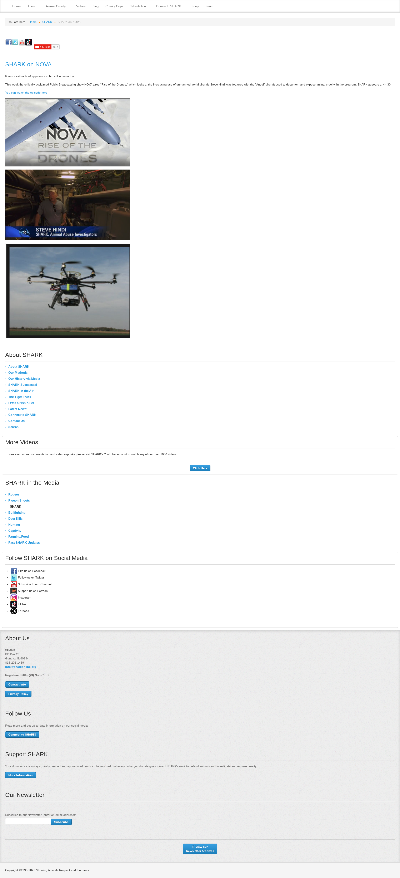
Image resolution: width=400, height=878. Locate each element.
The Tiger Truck (19, 397)
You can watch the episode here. (26, 92)
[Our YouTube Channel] (13, 584)
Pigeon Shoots (19, 500)
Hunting (14, 524)
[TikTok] (13, 604)
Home (16, 6)
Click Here (200, 468)
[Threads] (13, 611)
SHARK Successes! (22, 384)
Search (210, 6)
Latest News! (17, 409)
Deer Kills (15, 518)
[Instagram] (13, 597)
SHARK (15, 506)
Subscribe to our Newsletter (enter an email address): (40, 814)
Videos (81, 6)
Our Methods (18, 372)
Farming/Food (18, 536)
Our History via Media (24, 378)
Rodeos (14, 494)
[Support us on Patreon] (13, 590)
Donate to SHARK (168, 6)
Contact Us (16, 421)
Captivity (14, 530)
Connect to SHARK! (22, 734)
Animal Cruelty (56, 6)
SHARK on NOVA (28, 64)
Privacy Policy (18, 694)
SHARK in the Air (21, 390)
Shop (195, 6)
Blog (95, 6)
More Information (20, 775)
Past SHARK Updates (24, 542)
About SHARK (18, 366)
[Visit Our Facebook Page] (13, 570)
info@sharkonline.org (20, 666)
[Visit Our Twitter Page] (13, 577)
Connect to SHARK (22, 414)
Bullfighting (16, 512)
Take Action (138, 6)
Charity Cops (114, 6)
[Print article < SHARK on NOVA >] (393, 76)
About (31, 6)
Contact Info (17, 684)
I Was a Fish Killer (21, 403)
